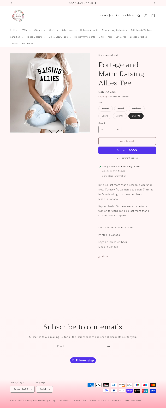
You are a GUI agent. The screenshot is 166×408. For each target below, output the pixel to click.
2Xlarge (136, 116)
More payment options (127, 158)
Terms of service (96, 400)
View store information (114, 176)
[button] (13, 30)
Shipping (102, 97)
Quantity (102, 123)
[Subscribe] (108, 346)
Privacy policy (80, 400)
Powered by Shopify (46, 401)
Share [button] (105, 256)
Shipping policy (114, 400)
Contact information (132, 400)
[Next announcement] (154, 3)
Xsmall (107, 109)
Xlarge (121, 116)
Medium (138, 109)
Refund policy (65, 400)
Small (122, 109)
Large (106, 116)
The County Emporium (28, 401)
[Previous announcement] (11, 3)
